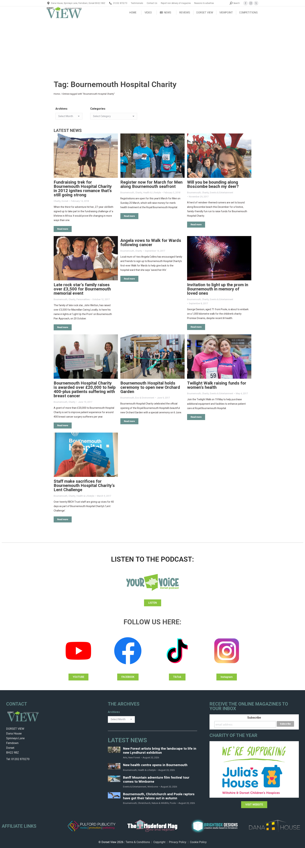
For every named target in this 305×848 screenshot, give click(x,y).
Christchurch (144, 803)
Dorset (65, 201)
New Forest (134, 757)
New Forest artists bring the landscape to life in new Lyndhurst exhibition (159, 751)
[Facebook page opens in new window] (245, 3)
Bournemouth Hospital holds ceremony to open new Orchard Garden (150, 387)
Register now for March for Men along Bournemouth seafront (151, 184)
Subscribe (254, 717)
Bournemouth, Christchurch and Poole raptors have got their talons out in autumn (159, 796)
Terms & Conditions (137, 842)
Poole (173, 803)
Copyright (159, 842)
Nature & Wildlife (160, 803)
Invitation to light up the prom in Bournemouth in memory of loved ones (217, 289)
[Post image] (86, 155)
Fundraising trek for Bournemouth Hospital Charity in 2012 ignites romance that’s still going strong (83, 188)
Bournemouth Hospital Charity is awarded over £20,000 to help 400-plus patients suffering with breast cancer (85, 389)
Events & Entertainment (221, 192)
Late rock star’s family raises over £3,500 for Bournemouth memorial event (82, 289)
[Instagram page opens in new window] (251, 3)
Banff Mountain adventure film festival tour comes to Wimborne (156, 780)
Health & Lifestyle (152, 192)
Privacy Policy (177, 842)
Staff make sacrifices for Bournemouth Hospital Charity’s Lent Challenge (84, 485)
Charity (57, 201)
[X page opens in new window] (256, 3)
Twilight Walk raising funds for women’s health (216, 385)
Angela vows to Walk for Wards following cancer (150, 242)
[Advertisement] (152, 45)
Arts (125, 757)
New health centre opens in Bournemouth (155, 765)
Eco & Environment (144, 397)
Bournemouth (127, 192)
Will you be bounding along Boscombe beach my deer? (213, 184)
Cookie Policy (198, 842)
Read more (62, 229)
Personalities (83, 299)
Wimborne (152, 786)
